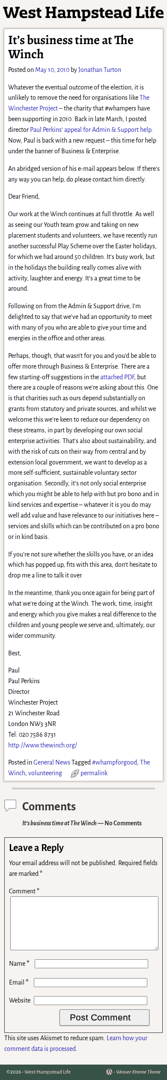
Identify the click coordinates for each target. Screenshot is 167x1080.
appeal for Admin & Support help (107, 129)
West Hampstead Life (47, 1072)
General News (51, 762)
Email (19, 982)
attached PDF (117, 377)
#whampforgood (114, 762)
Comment (24, 891)
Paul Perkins (46, 129)
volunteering (45, 773)
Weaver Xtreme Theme (138, 1072)
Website (19, 1000)
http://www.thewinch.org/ (42, 745)
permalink (94, 773)
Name (19, 963)
